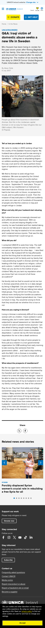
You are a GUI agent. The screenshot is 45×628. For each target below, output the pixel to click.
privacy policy (27, 611)
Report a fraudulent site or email (15, 588)
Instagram (8, 537)
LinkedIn (31, 537)
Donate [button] (37, 10)
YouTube (19, 537)
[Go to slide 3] (19, 499)
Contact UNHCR (8, 576)
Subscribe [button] (8, 560)
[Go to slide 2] (17, 499)
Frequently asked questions (13, 572)
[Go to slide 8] (31, 499)
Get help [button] (33, 17)
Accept (22, 623)
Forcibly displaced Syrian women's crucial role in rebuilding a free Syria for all (22, 488)
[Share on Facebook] (25, 431)
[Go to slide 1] (15, 499)
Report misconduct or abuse (13, 584)
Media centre (7, 580)
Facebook (3, 537)
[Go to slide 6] (27, 499)
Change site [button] (31, 2)
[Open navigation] (3, 9)
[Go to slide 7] (29, 499)
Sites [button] (42, 10)
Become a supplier (9, 591)
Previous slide (4, 462)
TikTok (25, 537)
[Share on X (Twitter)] (19, 431)
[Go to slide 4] (22, 499)
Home (4, 24)
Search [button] (32, 10)
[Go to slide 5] (24, 499)
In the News (13, 24)
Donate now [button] (9, 520)
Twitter (14, 537)
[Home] (14, 9)
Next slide (40, 462)
